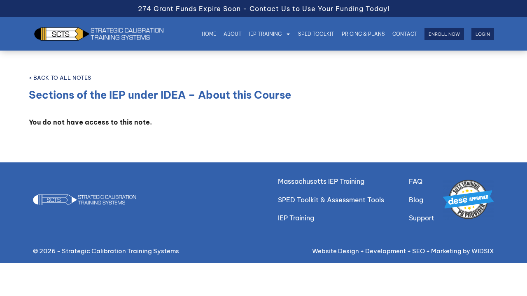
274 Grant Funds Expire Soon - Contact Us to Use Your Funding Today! (263, 9)
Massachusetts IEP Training (321, 181)
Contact (404, 34)
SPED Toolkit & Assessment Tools (331, 200)
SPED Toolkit (316, 34)
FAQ (415, 181)
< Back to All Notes (60, 77)
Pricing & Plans (363, 34)
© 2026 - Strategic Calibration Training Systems (106, 251)
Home (209, 34)
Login (483, 34)
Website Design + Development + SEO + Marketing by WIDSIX (403, 251)
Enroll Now (444, 34)
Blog (416, 200)
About (233, 34)
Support (421, 218)
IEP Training (265, 34)
